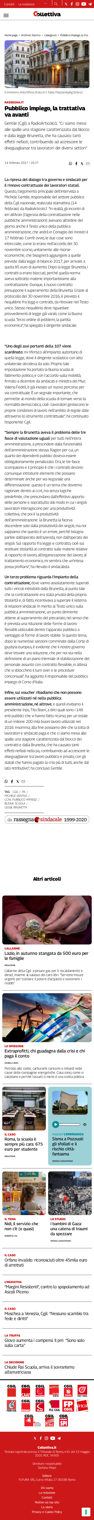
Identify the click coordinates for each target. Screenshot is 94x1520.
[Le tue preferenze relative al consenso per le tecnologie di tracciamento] (86, 1512)
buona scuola (15, 803)
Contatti (9, 4)
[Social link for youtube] (83, 4)
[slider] (69, 1124)
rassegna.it (50, 35)
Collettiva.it (47, 1447)
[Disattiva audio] (85, 1124)
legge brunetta (16, 807)
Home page (11, 35)
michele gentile (16, 795)
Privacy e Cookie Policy (47, 1512)
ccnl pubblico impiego (21, 799)
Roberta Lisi (11, 1236)
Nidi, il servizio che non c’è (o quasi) (21, 1226)
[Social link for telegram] (90, 4)
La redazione (26, 4)
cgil (15, 792)
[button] (70, 163)
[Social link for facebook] (71, 4)
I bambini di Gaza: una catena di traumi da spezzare (69, 1228)
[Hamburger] (6, 15)
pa (23, 792)
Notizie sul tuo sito (47, 1502)
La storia (47, 1507)
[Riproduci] (55, 1124)
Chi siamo (47, 1488)
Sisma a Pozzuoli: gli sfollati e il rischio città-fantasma (68, 1146)
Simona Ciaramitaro (62, 1161)
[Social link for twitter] (66, 4)
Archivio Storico (31, 35)
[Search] (56, 4)
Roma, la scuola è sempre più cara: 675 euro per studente (24, 1144)
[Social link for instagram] (77, 4)
